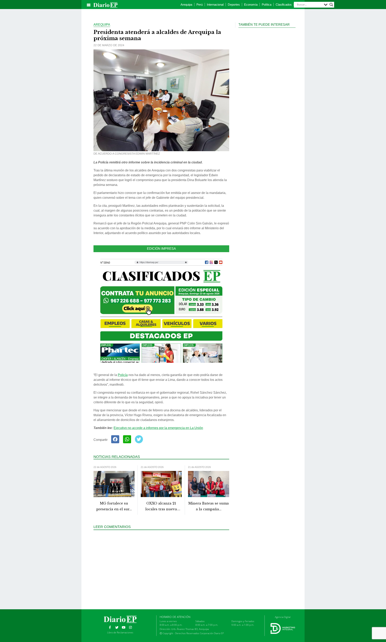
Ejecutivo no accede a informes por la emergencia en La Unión (158, 428)
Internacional (215, 4)
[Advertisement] (162, 569)
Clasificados (284, 4)
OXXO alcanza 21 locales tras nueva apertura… (161, 509)
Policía (123, 375)
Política (266, 4)
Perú (199, 4)
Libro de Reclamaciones (120, 632)
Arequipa (186, 4)
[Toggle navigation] (88, 5)
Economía (251, 4)
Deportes (234, 4)
